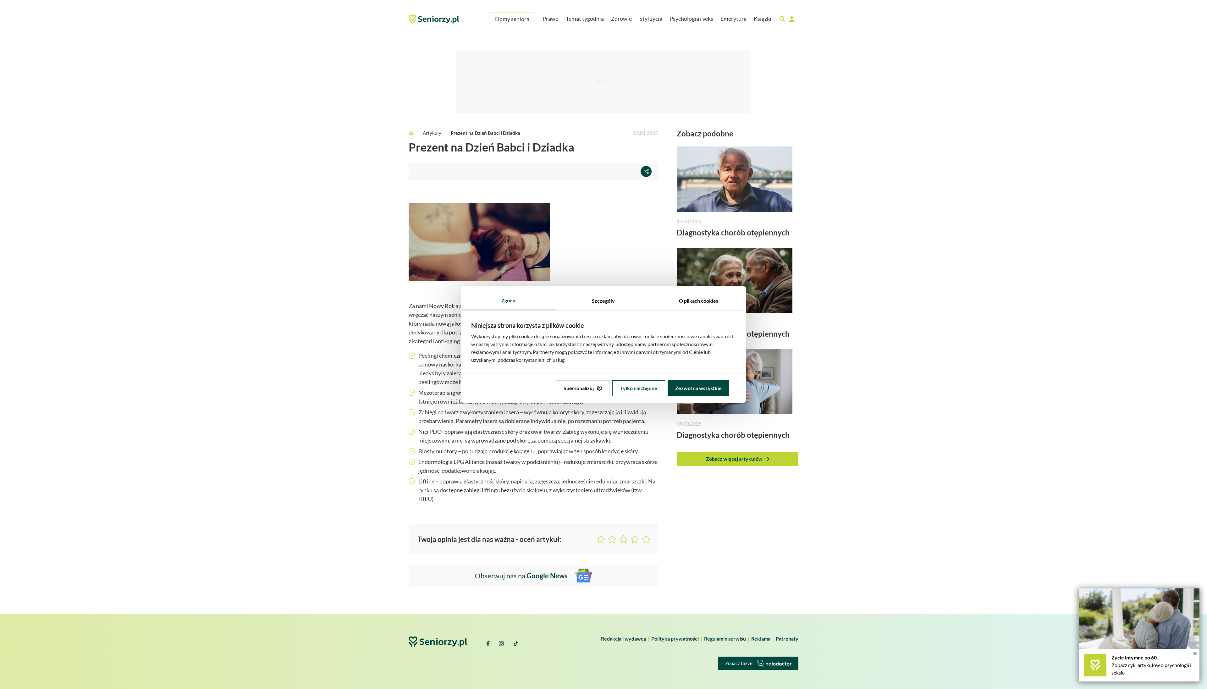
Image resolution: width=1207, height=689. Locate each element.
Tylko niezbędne (638, 388)
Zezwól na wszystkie (698, 388)
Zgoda (508, 300)
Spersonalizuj (579, 388)
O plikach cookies (698, 301)
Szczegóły (603, 301)
